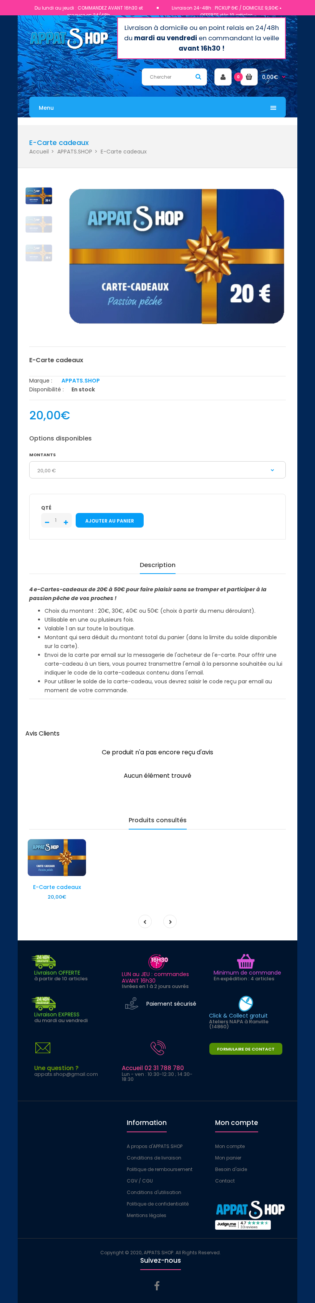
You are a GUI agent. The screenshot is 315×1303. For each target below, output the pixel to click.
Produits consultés (158, 820)
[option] (177, 256)
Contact (225, 1181)
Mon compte (230, 1146)
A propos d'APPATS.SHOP (154, 1146)
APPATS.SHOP (74, 151)
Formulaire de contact (246, 1049)
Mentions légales (146, 1215)
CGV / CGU (140, 1181)
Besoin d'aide (231, 1169)
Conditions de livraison (154, 1158)
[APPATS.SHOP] (69, 48)
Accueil (39, 151)
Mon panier (228, 1158)
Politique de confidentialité (158, 1204)
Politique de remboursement (159, 1169)
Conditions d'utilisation (154, 1192)
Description (158, 565)
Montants (42, 455)
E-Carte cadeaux (57, 887)
